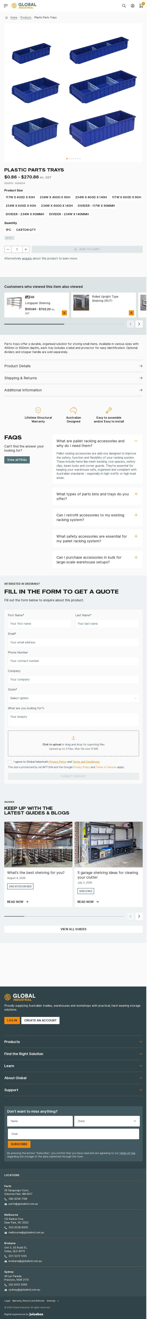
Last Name (83, 615)
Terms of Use (127, 1153)
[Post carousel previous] (130, 916)
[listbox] (73, 698)
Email (12, 633)
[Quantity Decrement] (7, 249)
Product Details (17, 366)
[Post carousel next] (139, 916)
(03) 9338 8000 (18, 1227)
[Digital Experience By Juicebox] (23, 1314)
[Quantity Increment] (25, 249)
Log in (12, 1020)
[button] (98, 443)
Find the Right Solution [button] (23, 1054)
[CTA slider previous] (130, 324)
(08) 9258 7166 (18, 1198)
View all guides (74, 929)
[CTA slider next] (139, 324)
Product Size (13, 190)
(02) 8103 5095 (18, 1284)
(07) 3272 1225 (18, 1256)
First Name (16, 615)
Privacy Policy (58, 761)
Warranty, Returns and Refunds (28, 1300)
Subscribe (19, 1144)
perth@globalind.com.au (23, 1203)
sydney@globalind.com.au (24, 1289)
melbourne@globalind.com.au (26, 1232)
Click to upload (51, 744)
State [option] (81, 1121)
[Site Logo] (23, 6)
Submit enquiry (73, 776)
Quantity (10, 223)
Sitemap (51, 1300)
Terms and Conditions (85, 761)
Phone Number (18, 652)
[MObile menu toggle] (5, 5)
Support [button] (11, 1090)
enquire (27, 258)
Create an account (40, 1020)
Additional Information (23, 390)
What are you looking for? (26, 708)
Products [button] (12, 1042)
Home (13, 17)
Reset (9, 238)
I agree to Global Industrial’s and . (57, 761)
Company (14, 671)
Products (25, 17)
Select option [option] (19, 698)
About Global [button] (15, 1078)
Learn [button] (9, 1066)
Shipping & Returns (20, 378)
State (12, 689)
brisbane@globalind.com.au (25, 1261)
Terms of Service (106, 767)
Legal (7, 1300)
